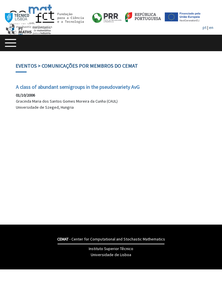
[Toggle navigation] (10, 43)
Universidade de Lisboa (111, 254)
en (211, 27)
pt (204, 27)
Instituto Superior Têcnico (111, 248)
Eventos (26, 65)
